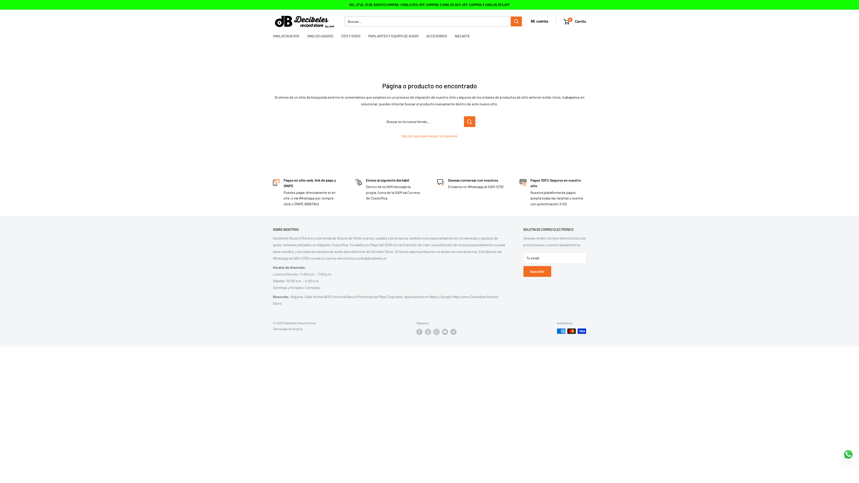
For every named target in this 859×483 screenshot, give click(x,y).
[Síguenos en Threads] (428, 331)
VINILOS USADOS (320, 36)
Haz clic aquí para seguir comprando (429, 136)
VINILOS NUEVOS (286, 36)
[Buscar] (516, 21)
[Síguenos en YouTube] (445, 331)
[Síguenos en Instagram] (436, 331)
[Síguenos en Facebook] (419, 331)
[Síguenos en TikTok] (453, 331)
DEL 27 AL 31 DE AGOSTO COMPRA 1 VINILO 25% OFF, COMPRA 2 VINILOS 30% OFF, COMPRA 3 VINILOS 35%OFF (429, 5)
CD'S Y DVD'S (350, 36)
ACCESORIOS (436, 36)
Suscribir (537, 271)
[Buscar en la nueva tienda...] (469, 121)
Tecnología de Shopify (288, 329)
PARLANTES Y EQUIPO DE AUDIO (393, 36)
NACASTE (462, 36)
